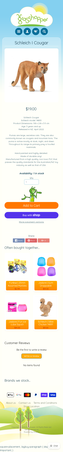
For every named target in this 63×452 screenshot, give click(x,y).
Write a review (31, 356)
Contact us (25, 402)
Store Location (32, 406)
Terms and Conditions (45, 402)
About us (11, 402)
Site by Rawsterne (32, 430)
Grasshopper (30, 427)
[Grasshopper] (31, 14)
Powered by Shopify (31, 432)
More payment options (31, 222)
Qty (31, 178)
